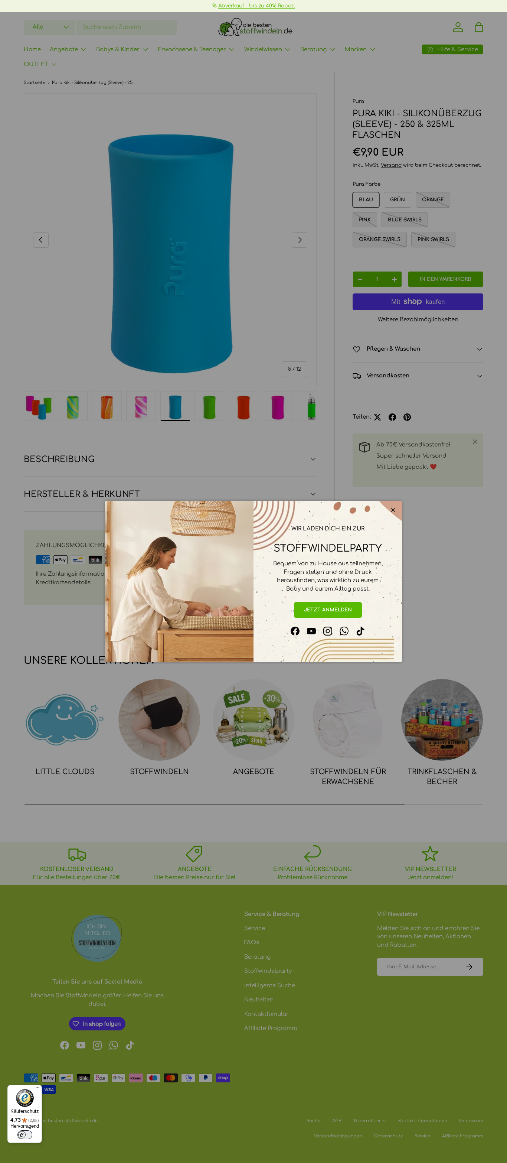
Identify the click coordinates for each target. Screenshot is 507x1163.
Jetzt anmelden (328, 610)
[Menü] (37, 1089)
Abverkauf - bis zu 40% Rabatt (256, 6)
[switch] (24, 1134)
